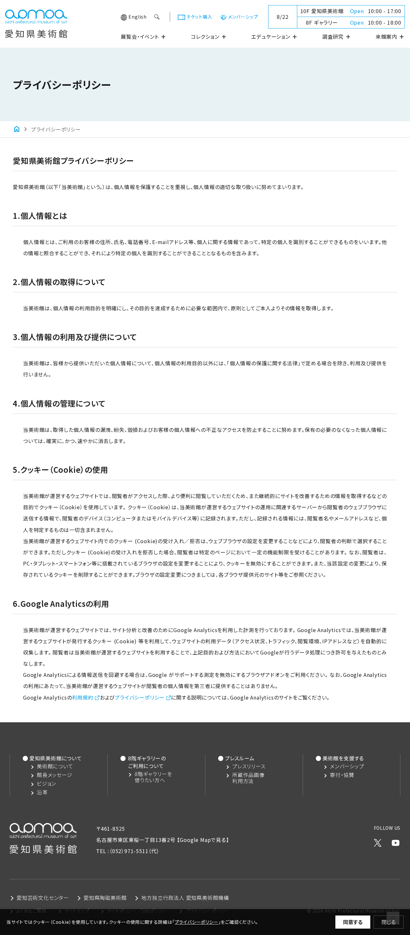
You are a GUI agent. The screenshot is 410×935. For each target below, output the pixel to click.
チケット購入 (199, 16)
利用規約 (83, 697)
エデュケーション (274, 37)
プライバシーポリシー (140, 697)
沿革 (42, 792)
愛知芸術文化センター (43, 897)
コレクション (209, 37)
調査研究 (336, 37)
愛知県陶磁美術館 (105, 897)
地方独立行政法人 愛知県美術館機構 (185, 897)
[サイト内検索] (157, 17)
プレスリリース (249, 766)
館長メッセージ (54, 775)
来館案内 (390, 37)
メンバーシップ (243, 16)
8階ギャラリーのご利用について (147, 762)
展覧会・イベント (143, 37)
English (137, 16)
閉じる (388, 922)
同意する (353, 922)
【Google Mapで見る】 (203, 840)
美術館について (55, 766)
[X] (377, 840)
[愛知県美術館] (36, 32)
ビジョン (46, 783)
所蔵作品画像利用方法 (248, 778)
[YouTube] (395, 840)
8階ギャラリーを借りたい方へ (153, 777)
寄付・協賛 (342, 775)
